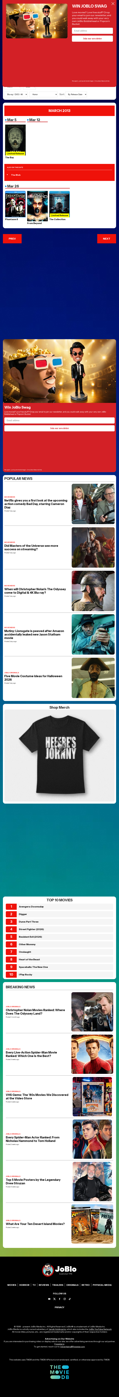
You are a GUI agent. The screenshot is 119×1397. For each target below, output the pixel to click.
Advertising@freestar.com (72, 1346)
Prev (12, 238)
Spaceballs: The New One (33, 967)
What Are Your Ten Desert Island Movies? (35, 1224)
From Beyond (34, 223)
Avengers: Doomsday (31, 906)
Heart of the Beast (29, 959)
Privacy (59, 1307)
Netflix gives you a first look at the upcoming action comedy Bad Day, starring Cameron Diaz (35, 504)
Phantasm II (11, 219)
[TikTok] (70, 1299)
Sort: (62, 94)
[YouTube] (49, 1299)
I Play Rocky (25, 974)
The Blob (16, 175)
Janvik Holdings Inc (57, 1329)
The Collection (57, 219)
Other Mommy (27, 944)
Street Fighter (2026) (31, 929)
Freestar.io (59, 1344)
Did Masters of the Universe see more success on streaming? (31, 547)
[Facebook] (59, 1299)
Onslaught (25, 951)
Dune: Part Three (28, 921)
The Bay (9, 157)
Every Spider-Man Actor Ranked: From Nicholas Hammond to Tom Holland (32, 1139)
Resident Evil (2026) (30, 936)
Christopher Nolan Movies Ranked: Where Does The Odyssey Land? (35, 1011)
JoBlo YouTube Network (100, 1329)
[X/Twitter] (54, 1299)
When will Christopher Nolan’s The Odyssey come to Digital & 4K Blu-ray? (35, 590)
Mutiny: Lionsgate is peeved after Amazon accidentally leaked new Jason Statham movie (34, 634)
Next (106, 238)
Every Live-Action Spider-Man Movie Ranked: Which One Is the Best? (31, 1054)
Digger (23, 914)
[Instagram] (65, 1299)
